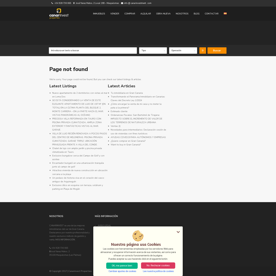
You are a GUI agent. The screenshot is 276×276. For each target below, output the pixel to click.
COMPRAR (129, 13)
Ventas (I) (115, 126)
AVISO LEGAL (104, 225)
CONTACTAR (211, 13)
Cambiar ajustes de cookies (122, 271)
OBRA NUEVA (163, 13)
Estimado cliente (119, 111)
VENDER (114, 13)
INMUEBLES (99, 13)
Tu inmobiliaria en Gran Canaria (127, 93)
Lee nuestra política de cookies (158, 271)
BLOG (196, 13)
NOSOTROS (182, 13)
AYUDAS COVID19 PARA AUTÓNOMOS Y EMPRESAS (138, 137)
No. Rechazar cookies (158, 265)
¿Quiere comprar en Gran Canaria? (128, 140)
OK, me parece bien (122, 265)
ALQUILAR (145, 13)
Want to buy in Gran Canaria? (126, 144)
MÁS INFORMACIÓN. (65, 239)
